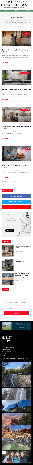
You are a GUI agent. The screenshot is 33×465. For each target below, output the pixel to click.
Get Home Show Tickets (7, 349)
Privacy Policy (21, 358)
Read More (5, 62)
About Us (4, 353)
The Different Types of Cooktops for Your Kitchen (15, 166)
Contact (3, 355)
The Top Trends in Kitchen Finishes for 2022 (16, 89)
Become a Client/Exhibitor (8, 347)
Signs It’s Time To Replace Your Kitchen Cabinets (15, 51)
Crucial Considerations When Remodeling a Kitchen (16, 127)
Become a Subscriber (7, 351)
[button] (30, 4)
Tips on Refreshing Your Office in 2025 (23, 247)
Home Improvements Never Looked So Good (22, 261)
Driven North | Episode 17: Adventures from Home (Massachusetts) (22, 275)
